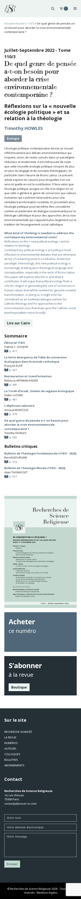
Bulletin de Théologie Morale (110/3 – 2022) (34, 468)
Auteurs (10, 748)
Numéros (11, 743)
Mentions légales (47, 892)
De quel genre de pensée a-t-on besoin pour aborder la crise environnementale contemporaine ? (36, 425)
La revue (10, 737)
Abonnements (14, 765)
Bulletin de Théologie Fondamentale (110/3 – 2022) (40, 453)
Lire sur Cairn (18, 323)
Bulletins (11, 760)
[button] (53, 8)
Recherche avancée (18, 732)
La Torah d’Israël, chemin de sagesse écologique (39, 391)
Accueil (8, 23)
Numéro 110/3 (25, 23)
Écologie (13, 138)
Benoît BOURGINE (15, 457)
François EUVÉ (13, 366)
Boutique (19, 687)
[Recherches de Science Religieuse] (10, 8)
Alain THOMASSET (16, 472)
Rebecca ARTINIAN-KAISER (21, 380)
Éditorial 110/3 (14, 343)
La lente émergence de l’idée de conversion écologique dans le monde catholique (35, 359)
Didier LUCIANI (13, 395)
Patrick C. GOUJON (16, 347)
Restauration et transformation (28, 376)
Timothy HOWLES (23, 128)
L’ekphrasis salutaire (19, 406)
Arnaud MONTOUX (16, 410)
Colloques (12, 754)
